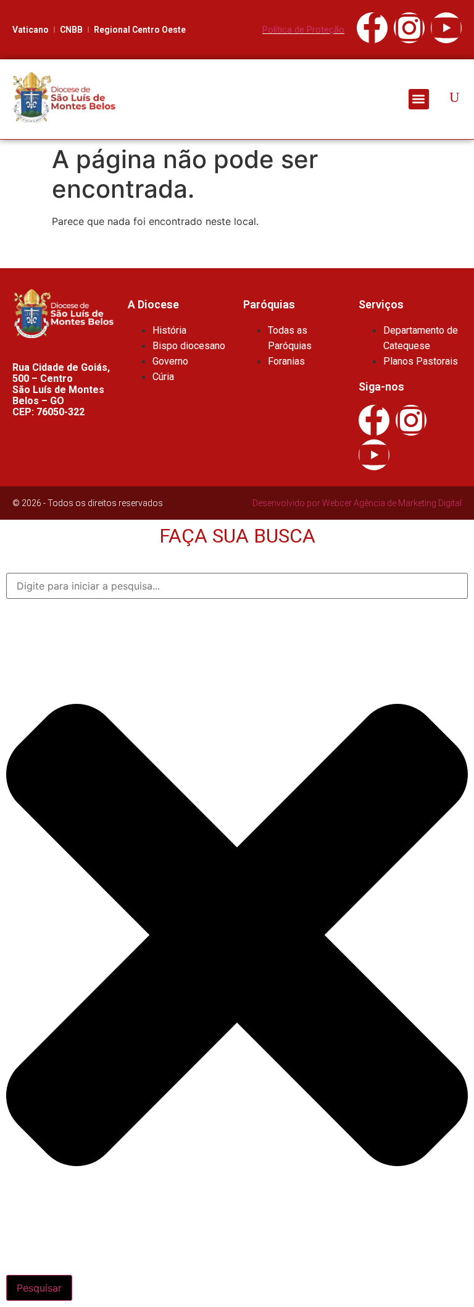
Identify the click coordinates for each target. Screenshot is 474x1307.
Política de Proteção (303, 29)
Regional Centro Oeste (140, 30)
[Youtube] (446, 27)
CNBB (71, 30)
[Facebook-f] (372, 27)
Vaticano (30, 30)
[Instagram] (409, 27)
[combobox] (237, 586)
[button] (419, 99)
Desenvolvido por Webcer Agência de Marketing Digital (357, 503)
